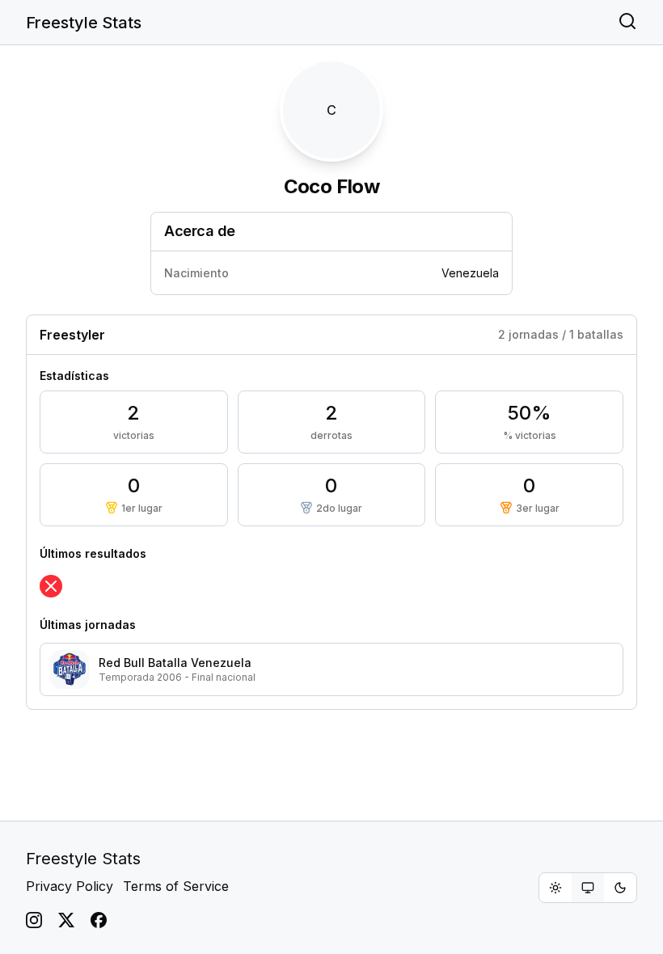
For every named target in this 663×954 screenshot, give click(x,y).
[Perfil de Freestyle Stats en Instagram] (34, 920)
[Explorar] (627, 22)
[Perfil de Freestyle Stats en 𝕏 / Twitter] (66, 920)
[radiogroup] (587, 887)
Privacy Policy (69, 886)
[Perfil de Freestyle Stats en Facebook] (99, 920)
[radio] (555, 887)
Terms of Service (176, 886)
